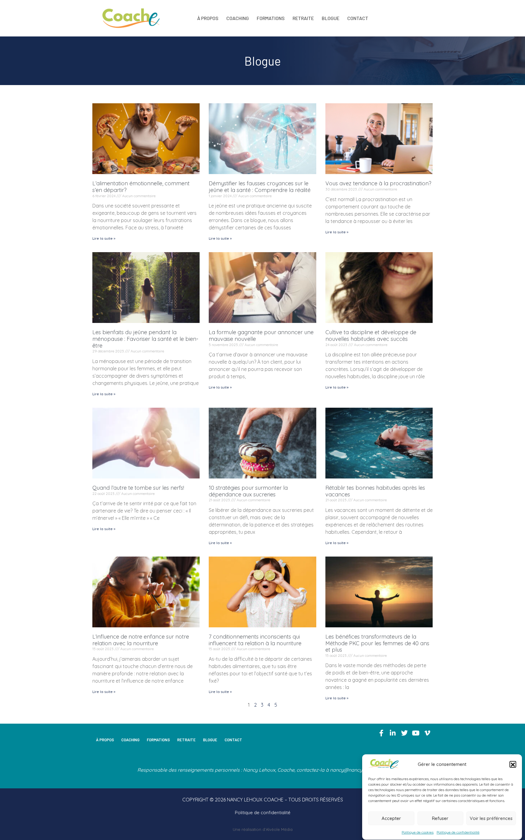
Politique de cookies (418, 832)
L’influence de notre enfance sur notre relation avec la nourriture (140, 640)
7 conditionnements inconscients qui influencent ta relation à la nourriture (255, 640)
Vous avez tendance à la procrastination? (378, 183)
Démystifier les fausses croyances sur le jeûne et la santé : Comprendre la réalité (260, 187)
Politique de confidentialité (458, 832)
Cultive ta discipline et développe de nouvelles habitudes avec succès (370, 335)
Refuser (440, 818)
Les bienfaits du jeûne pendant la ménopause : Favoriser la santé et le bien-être (145, 339)
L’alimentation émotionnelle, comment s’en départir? (141, 187)
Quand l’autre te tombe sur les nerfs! (138, 487)
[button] (513, 765)
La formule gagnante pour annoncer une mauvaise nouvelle (261, 335)
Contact (357, 18)
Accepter (391, 818)
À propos (207, 18)
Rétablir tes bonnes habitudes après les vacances (375, 491)
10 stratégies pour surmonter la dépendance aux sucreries (248, 491)
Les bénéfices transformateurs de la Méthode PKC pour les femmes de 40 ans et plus (377, 643)
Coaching (237, 18)
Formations (271, 18)
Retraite (303, 18)
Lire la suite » (103, 238)
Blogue (330, 18)
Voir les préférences (491, 818)
